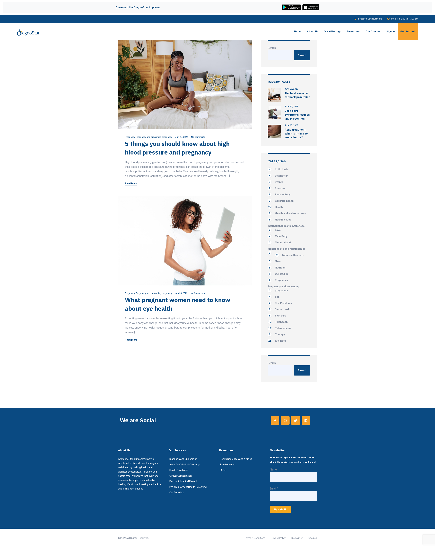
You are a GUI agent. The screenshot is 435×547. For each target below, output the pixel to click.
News (275, 261)
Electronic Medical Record (183, 481)
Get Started (407, 31)
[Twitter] (295, 420)
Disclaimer (297, 538)
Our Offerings (332, 31)
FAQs (222, 470)
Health (275, 207)
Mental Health (280, 242)
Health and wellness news (287, 213)
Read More (131, 183)
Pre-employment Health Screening (188, 487)
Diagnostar (278, 175)
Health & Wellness (178, 470)
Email (274, 488)
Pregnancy (130, 137)
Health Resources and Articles (236, 459)
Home (297, 31)
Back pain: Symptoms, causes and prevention (297, 114)
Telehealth (278, 321)
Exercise (277, 188)
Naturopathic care (290, 255)
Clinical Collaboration (180, 475)
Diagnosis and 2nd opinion (183, 459)
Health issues (280, 219)
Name (273, 469)
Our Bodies (278, 273)
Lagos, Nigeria (375, 18)
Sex (274, 296)
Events (276, 182)
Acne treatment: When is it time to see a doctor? (296, 133)
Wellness (277, 340)
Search (272, 48)
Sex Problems (280, 303)
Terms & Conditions (254, 538)
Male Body (278, 236)
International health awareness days (286, 228)
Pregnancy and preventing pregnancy (154, 137)
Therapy (277, 334)
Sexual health (280, 309)
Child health (279, 169)
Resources (353, 31)
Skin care (277, 315)
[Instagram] (285, 420)
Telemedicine (279, 328)
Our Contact (373, 31)
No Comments (198, 137)
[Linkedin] (306, 420)
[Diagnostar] (28, 32)
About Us (312, 31)
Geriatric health (281, 200)
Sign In (390, 31)
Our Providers (176, 492)
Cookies (312, 538)
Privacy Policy (278, 538)
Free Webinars (227, 464)
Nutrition (277, 267)
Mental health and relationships (286, 249)
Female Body (280, 194)
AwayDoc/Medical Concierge (184, 464)
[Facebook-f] (275, 420)
